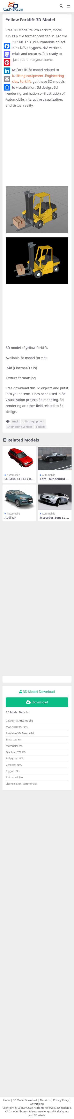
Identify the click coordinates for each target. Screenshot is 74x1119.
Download (39, 702)
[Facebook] (7, 46)
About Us (45, 1100)
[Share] (7, 87)
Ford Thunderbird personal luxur (54, 480)
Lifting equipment (29, 75)
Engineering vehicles (19, 427)
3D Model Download (25, 1100)
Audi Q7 (10, 517)
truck (15, 421)
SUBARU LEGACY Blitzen (19, 480)
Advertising (37, 1104)
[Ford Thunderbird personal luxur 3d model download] (55, 458)
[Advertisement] (37, 149)
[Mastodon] (7, 54)
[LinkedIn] (7, 71)
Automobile (13, 475)
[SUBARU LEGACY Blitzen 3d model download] (19, 458)
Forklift (25, 81)
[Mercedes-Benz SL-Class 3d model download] (55, 497)
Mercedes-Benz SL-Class (54, 519)
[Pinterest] (7, 62)
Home (6, 1100)
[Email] (7, 79)
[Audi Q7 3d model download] (19, 497)
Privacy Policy (61, 1100)
